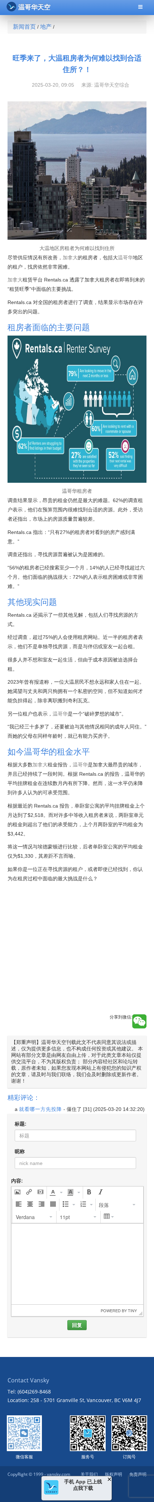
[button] (17, 1192)
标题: (21, 1124)
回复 (77, 1325)
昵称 (20, 1151)
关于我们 (89, 1474)
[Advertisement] (77, 956)
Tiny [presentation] (132, 1310)
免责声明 (137, 1474)
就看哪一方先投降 (40, 1109)
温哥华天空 (34, 7)
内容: (17, 1181)
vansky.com (58, 1474)
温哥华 (125, 257)
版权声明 (113, 1474)
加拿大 (70, 257)
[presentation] (18, 1193)
